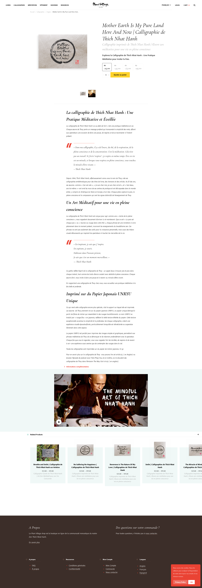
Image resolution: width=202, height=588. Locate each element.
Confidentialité (74, 569)
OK (191, 582)
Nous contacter (112, 572)
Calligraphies (40, 12)
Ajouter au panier (120, 75)
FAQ (33, 565)
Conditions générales (77, 565)
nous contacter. (151, 533)
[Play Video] (101, 400)
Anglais (49, 12)
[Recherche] (195, 5)
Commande (110, 569)
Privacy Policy (180, 582)
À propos (35, 569)
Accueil (32, 12)
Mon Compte (111, 565)
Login (177, 5)
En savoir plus (34, 542)
